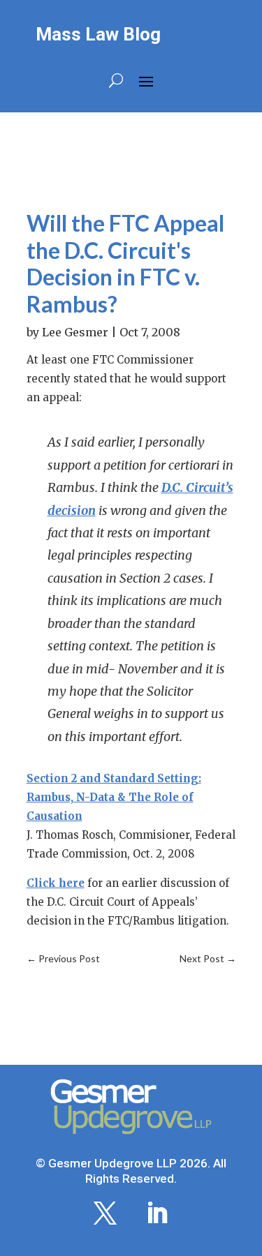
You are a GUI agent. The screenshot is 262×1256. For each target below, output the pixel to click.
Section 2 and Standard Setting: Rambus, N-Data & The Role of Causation (114, 797)
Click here (56, 883)
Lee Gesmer (75, 332)
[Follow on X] (105, 1213)
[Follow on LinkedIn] (157, 1213)
